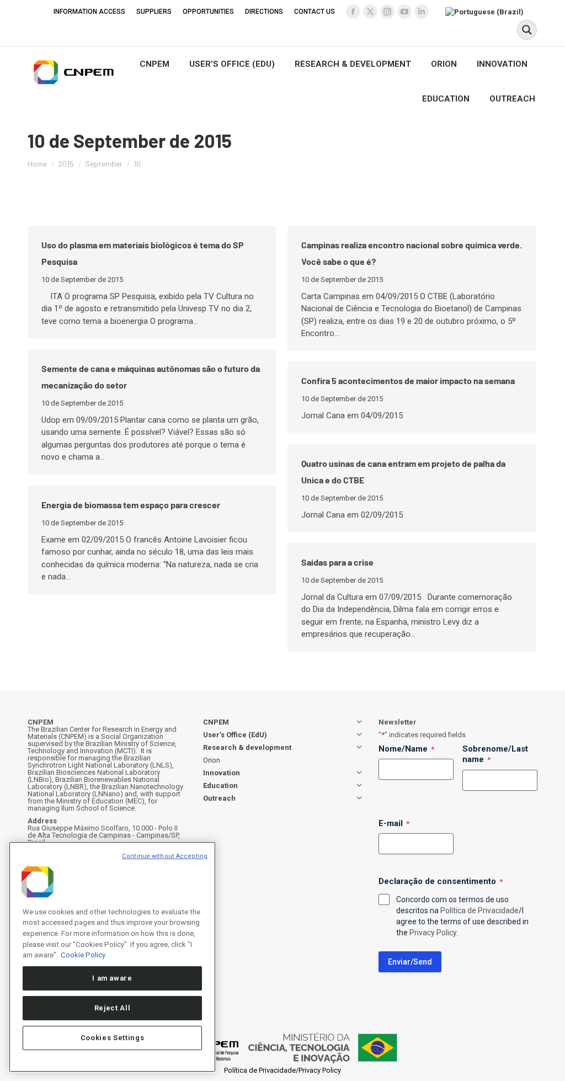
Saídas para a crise (337, 562)
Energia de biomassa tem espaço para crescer (130, 504)
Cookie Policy (83, 955)
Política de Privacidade (479, 910)
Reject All (112, 1008)
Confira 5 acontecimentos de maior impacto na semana (408, 380)
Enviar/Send (410, 961)
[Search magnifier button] (527, 29)
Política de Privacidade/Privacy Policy (282, 1070)
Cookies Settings (113, 1038)
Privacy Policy (432, 932)
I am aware (112, 978)
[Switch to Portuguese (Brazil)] (486, 11)
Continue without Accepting (164, 856)
